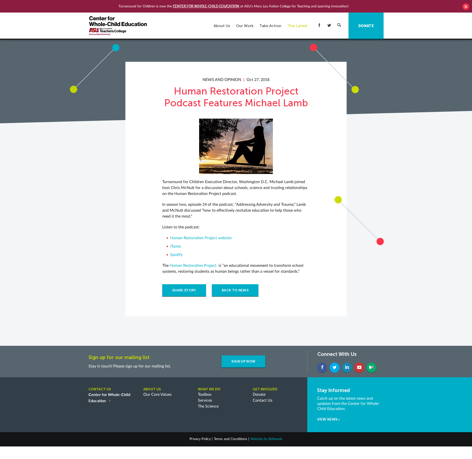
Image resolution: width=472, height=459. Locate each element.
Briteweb (275, 439)
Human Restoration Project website (201, 238)
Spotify (176, 255)
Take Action (270, 25)
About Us (222, 25)
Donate (259, 394)
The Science (208, 406)
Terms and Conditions (230, 439)
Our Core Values (157, 394)
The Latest (297, 25)
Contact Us (262, 400)
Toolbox (204, 394)
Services (205, 400)
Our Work (244, 25)
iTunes (175, 246)
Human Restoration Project (193, 266)
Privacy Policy (200, 439)
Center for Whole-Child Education (206, 6)
